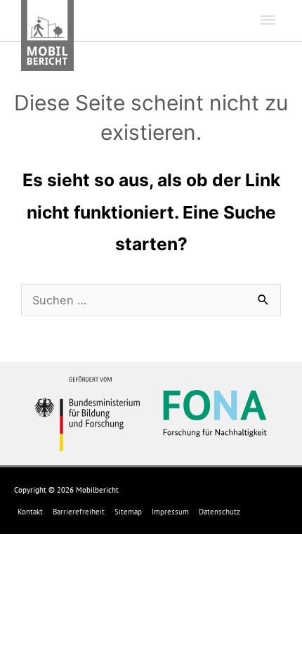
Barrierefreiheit (79, 512)
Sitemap (128, 512)
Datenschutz (219, 512)
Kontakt (30, 512)
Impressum (170, 512)
